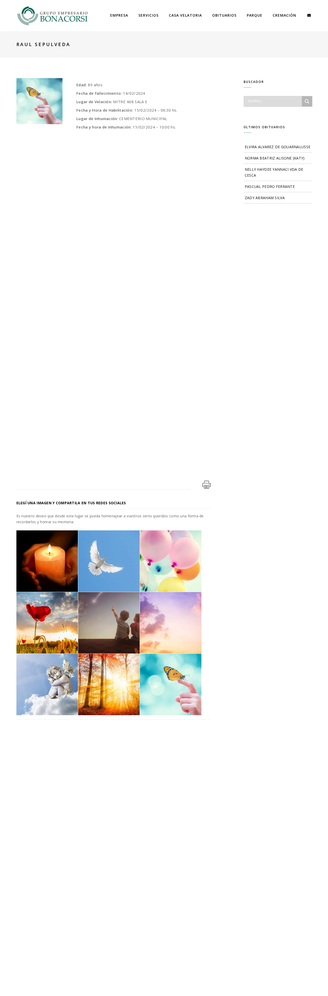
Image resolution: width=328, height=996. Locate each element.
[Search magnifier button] (307, 101)
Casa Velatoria (185, 15)
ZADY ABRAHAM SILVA (265, 197)
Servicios (148, 15)
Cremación (284, 15)
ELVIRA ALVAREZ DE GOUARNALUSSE (277, 146)
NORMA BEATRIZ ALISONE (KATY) (275, 158)
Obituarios (224, 15)
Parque (254, 15)
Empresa (119, 15)
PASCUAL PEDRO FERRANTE (270, 186)
